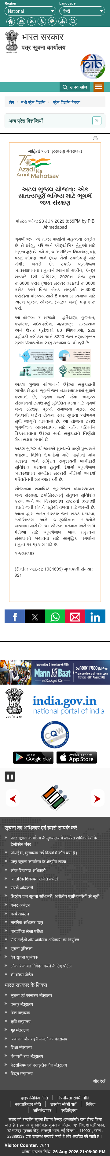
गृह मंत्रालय (20, 1029)
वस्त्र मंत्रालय (22, 1004)
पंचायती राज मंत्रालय (27, 1056)
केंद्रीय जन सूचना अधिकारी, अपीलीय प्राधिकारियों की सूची (55, 896)
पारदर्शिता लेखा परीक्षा (27, 931)
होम (11, 102)
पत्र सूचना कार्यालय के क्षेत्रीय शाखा (38, 861)
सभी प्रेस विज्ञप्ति (33, 102)
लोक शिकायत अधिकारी (28, 870)
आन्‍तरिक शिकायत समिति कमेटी (34, 878)
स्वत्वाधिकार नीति (28, 1104)
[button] (41, 20)
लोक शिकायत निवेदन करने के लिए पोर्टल (41, 965)
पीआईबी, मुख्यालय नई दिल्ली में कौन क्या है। (44, 852)
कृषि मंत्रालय (21, 1021)
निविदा (90, 1104)
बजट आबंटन (20, 904)
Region (10, 3)
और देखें (99, 1081)
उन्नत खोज (78, 87)
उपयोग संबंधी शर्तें (63, 1104)
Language (67, 3)
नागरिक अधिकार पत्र (27, 922)
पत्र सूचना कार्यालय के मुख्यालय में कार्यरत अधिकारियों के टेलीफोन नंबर (54, 840)
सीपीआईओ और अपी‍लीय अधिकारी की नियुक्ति (45, 939)
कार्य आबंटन (20, 913)
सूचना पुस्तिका (21, 948)
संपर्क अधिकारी (22, 887)
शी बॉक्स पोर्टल (22, 974)
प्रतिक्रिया (69, 1110)
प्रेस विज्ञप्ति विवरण (66, 102)
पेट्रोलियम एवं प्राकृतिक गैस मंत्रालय (39, 1064)
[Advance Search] (73, 20)
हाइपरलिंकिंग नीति (34, 1097)
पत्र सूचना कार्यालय (43, 47)
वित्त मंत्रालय (20, 1012)
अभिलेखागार (42, 1110)
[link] (55, 671)
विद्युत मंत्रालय (22, 1073)
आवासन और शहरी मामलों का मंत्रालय (39, 1038)
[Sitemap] (62, 20)
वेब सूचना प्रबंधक (24, 956)
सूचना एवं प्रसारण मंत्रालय (31, 995)
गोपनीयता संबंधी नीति (73, 1097)
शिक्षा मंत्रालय (21, 1047)
